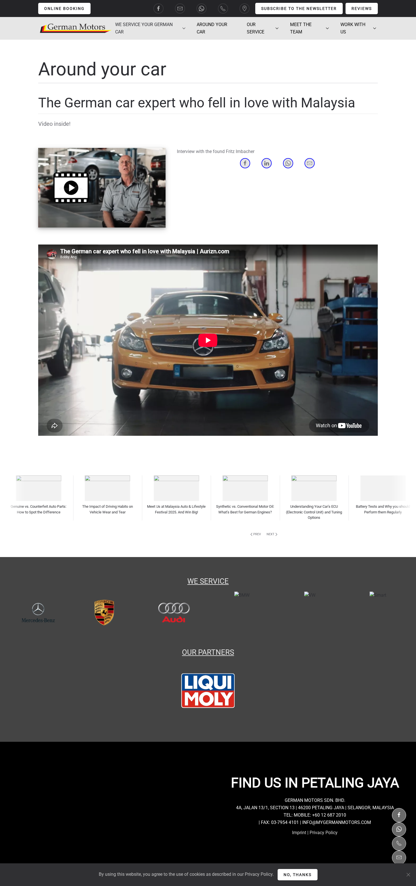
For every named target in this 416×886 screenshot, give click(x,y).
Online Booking (64, 8)
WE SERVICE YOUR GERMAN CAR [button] (144, 28)
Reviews (361, 8)
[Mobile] (399, 841)
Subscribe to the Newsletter (299, 8)
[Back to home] (76, 28)
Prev (257, 534)
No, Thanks (298, 874)
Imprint (299, 832)
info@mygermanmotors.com (336, 822)
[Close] (408, 875)
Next (271, 534)
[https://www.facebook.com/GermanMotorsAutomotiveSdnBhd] (399, 813)
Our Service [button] (255, 28)
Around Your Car (212, 28)
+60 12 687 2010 (329, 815)
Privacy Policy (324, 832)
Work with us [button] (352, 28)
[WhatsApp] (399, 827)
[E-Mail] (399, 856)
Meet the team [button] (301, 28)
